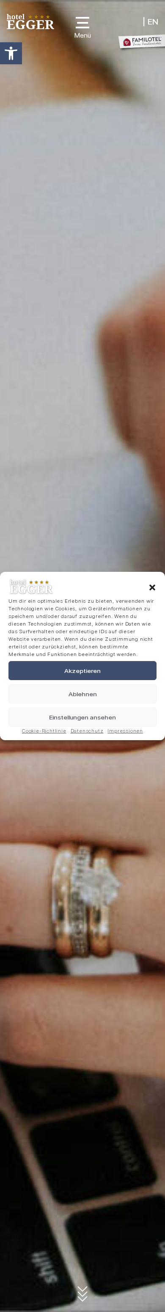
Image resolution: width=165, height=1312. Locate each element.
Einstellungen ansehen (82, 717)
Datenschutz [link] (87, 730)
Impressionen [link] (125, 730)
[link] (11, 53)
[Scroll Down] (82, 1295)
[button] (152, 587)
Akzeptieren (82, 671)
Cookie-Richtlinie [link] (44, 730)
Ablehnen (83, 694)
